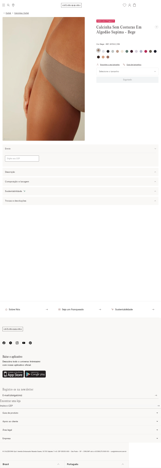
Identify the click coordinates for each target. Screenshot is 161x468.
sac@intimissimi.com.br (118, 451)
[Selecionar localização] (13, 5)
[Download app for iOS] (13, 374)
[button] (129, 5)
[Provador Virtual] (108, 64)
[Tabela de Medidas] (132, 64)
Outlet (8, 13)
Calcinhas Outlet (21, 13)
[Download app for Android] (35, 374)
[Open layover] (153, 395)
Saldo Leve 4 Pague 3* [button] (105, 21)
